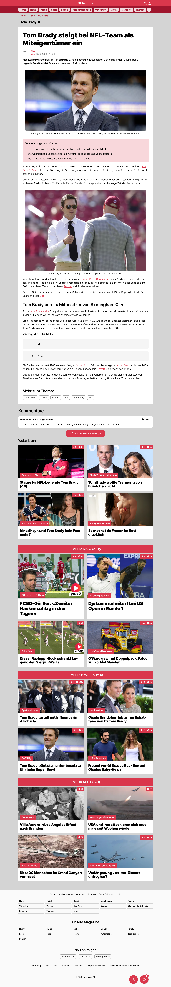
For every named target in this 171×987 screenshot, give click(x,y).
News (21, 901)
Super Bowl (82, 365)
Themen (50, 911)
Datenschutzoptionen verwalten (124, 965)
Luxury (104, 929)
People (131, 901)
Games (104, 906)
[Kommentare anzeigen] (144, 979)
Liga (42, 295)
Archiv (77, 911)
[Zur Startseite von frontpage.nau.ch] (85, 3)
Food (21, 934)
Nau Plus (78, 906)
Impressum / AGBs (96, 965)
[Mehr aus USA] (85, 782)
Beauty (22, 939)
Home (23, 15)
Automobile (106, 934)
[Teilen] (133, 979)
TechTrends (133, 934)
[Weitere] (149, 10)
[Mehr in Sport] (85, 549)
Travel (76, 934)
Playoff (101, 368)
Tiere (48, 934)
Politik (49, 901)
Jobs (55, 965)
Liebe (76, 929)
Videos (49, 906)
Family (131, 929)
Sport (32, 15)
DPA (32, 50)
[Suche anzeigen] (145, 3)
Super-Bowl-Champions (95, 279)
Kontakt (65, 965)
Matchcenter (106, 901)
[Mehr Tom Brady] (85, 675)
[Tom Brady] (85, 22)
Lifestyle (23, 911)
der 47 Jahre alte (39, 311)
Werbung (36, 965)
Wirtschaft (24, 906)
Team (47, 965)
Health (22, 929)
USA (32, 54)
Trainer (68, 286)
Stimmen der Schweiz (138, 906)
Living (49, 929)
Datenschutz (78, 965)
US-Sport (43, 15)
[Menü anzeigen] (150, 3)
